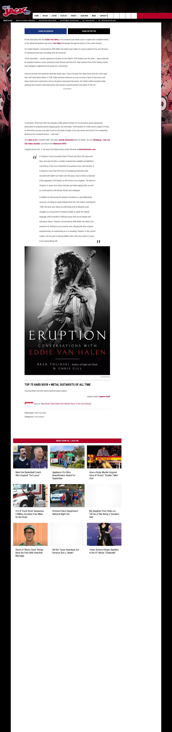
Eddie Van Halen (52, 39)
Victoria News (39, 417)
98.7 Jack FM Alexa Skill (107, 21)
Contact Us (104, 16)
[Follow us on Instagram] (128, 16)
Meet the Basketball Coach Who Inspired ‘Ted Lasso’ (28, 474)
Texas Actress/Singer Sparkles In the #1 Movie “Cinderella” (104, 551)
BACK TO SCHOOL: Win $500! (25, 21)
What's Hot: (8, 21)
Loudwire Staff (104, 396)
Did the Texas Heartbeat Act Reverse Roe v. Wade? (65, 551)
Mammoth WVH (59, 143)
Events (73, 16)
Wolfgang (97, 140)
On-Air (45, 16)
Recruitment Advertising (69, 21)
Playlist (63, 16)
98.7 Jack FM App (88, 21)
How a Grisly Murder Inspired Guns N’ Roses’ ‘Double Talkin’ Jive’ (103, 475)
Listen (54, 16)
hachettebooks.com (87, 149)
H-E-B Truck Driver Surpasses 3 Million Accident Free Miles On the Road (29, 514)
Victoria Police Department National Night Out (65, 512)
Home (37, 16)
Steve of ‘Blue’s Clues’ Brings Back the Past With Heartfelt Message (29, 552)
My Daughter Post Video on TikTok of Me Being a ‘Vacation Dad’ (104, 514)
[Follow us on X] (134, 16)
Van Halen (57, 43)
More (94, 16)
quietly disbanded (66, 140)
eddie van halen (40, 413)
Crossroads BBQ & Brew (47, 21)
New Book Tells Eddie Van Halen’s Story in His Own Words (66, 403)
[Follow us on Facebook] (122, 16)
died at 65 (32, 140)
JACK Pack (84, 16)
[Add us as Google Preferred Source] (116, 16)
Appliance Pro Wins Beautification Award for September (63, 475)
